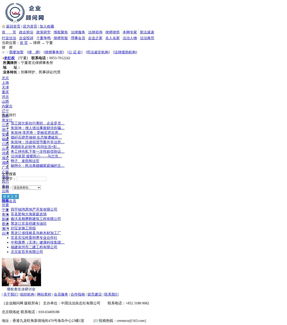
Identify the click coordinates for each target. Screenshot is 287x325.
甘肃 (5, 205)
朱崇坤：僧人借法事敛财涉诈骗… (38, 128)
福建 (5, 139)
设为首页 (30, 26)
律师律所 (112, 32)
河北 (5, 97)
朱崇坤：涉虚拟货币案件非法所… (38, 142)
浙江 (5, 130)
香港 (5, 224)
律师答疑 (61, 38)
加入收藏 (47, 26)
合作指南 (78, 294)
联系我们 (111, 294)
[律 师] (33, 52)
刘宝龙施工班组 (23, 228)
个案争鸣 (43, 38)
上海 (5, 83)
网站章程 (44, 294)
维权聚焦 (61, 32)
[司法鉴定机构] (98, 52)
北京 (5, 78)
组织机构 (27, 294)
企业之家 (95, 38)
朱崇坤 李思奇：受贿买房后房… (36, 133)
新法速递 (147, 32)
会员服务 (61, 294)
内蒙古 (7, 106)
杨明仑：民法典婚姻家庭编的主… (38, 166)
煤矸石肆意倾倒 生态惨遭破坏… (36, 137)
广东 (5, 167)
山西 (5, 101)
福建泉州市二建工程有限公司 (34, 247)
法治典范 (147, 38)
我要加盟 (16, 52)
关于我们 (10, 294)
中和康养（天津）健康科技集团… (38, 242)
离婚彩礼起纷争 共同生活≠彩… (35, 147)
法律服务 (78, 32)
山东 (5, 149)
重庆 (5, 92)
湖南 (5, 163)
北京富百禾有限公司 (27, 252)
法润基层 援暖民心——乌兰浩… (36, 156)
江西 (5, 144)
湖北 (5, 158)
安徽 (5, 134)
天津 (5, 87)
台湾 (5, 233)
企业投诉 (26, 38)
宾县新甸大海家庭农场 (29, 214)
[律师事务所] (54, 52)
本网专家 (130, 32)
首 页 (9, 32)
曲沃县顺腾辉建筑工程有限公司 (36, 219)
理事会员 (78, 38)
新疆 (5, 219)
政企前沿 (26, 32)
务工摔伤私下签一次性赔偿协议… (38, 151)
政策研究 (43, 32)
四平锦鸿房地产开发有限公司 (34, 209)
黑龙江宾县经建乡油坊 (29, 223)
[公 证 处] (74, 52)
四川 (5, 181)
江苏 (5, 125)
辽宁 (5, 111)
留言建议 (94, 294)
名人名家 (112, 38)
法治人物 (130, 38)
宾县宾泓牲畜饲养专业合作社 (34, 238)
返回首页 (13, 26)
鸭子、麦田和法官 (25, 161)
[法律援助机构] (125, 52)
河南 (5, 153)
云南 (5, 191)
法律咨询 (95, 32)
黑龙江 (7, 120)
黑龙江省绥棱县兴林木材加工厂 (36, 233)
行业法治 (9, 38)
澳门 (5, 229)
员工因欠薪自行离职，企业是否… (38, 123)
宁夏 (5, 210)
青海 (5, 214)
